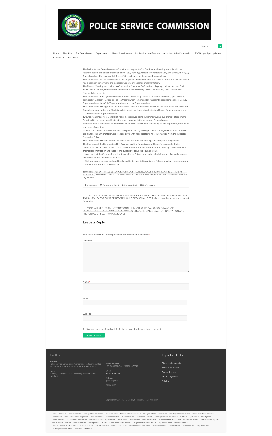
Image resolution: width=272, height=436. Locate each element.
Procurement (135, 420)
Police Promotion (112, 417)
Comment (88, 240)
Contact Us (58, 57)
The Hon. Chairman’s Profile (130, 414)
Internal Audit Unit (149, 420)
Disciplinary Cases (202, 426)
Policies (165, 381)
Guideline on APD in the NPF (120, 423)
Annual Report (57, 423)
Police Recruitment (97, 417)
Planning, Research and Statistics (166, 417)
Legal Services (194, 417)
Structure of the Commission (203, 414)
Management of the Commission (155, 414)
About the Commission (172, 363)
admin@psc (92, 185)
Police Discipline (128, 417)
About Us (67, 53)
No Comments (148, 185)
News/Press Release (122, 53)
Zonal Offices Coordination (77, 420)
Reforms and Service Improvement (102, 420)
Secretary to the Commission (179, 414)
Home (56, 53)
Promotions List (188, 426)
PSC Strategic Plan (170, 376)
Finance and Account (144, 417)
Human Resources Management (76, 417)
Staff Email (73, 57)
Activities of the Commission (177, 53)
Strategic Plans (94, 423)
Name (86, 281)
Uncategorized (130, 185)
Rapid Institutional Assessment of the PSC (174, 423)
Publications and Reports (147, 53)
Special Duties (122, 420)
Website (87, 313)
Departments (102, 53)
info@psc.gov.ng (113, 373)
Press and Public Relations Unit (169, 420)
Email (86, 298)
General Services (58, 420)
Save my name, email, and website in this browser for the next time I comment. (124, 329)
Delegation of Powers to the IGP (144, 423)
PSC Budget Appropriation (208, 53)
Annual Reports (169, 372)
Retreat (68, 423)
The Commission (84, 53)
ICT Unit (183, 417)
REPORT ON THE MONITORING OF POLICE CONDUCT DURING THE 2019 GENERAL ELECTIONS (89, 426)
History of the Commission (93, 414)
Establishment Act (74, 414)
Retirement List (174, 426)
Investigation (206, 417)
